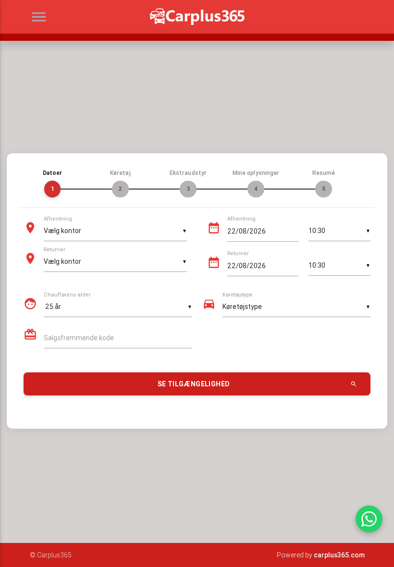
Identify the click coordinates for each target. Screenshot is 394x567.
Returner (54, 250)
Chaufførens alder (67, 295)
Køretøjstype (237, 295)
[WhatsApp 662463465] (369, 518)
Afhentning (58, 219)
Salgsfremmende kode (79, 337)
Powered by (321, 555)
